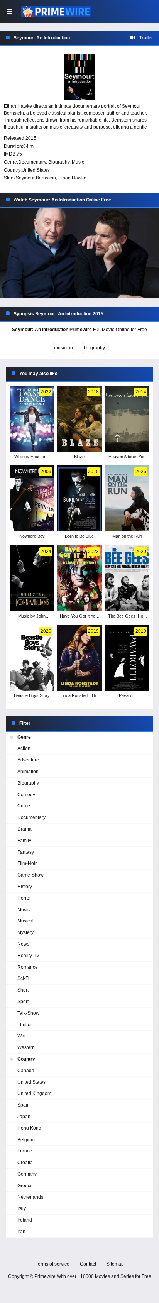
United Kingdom (34, 1093)
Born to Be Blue (79, 536)
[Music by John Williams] (32, 578)
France (24, 1151)
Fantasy (25, 852)
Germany (27, 1174)
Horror (24, 898)
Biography (58, 162)
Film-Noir (27, 863)
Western (26, 1047)
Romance (27, 967)
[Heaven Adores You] (127, 419)
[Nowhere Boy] (32, 498)
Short (23, 990)
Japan (23, 1116)
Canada (25, 1070)
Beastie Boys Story (32, 695)
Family (24, 840)
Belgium (26, 1139)
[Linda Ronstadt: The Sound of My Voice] (79, 658)
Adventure (28, 760)
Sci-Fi (23, 978)
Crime (23, 806)
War (21, 1036)
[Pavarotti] (127, 658)
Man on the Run (127, 536)
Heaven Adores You (126, 456)
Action (23, 748)
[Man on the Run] (127, 498)
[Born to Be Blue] (79, 498)
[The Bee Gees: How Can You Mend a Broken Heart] (127, 578)
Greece (25, 1185)
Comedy (26, 794)
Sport (23, 1001)
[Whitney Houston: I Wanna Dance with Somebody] (32, 419)
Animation (28, 771)
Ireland (24, 1220)
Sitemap (115, 1264)
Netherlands (30, 1197)
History (24, 886)
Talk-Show (28, 1013)
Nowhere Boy (32, 536)
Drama (24, 829)
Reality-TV (28, 955)
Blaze (79, 456)
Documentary (32, 162)
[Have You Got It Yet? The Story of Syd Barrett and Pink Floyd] (79, 578)
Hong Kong (29, 1128)
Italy (21, 1208)
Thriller (24, 1024)
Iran (21, 1231)
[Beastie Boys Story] (32, 658)
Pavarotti (127, 695)
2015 (30, 138)
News (23, 944)
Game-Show (30, 875)
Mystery (25, 932)
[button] (79, 253)
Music (78, 162)
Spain (23, 1105)
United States (36, 170)
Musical (25, 921)
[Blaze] (79, 419)
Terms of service (52, 1264)
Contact (88, 1264)
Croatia (25, 1162)
